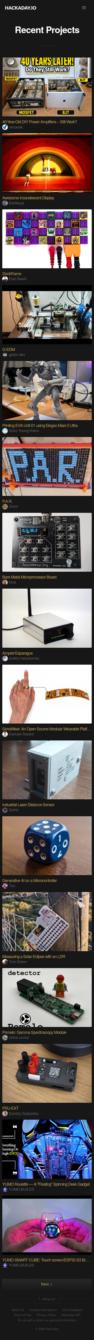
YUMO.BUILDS (21, 1189)
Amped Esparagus (17, 653)
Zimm (13, 506)
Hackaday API (71, 1315)
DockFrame (11, 273)
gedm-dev (17, 354)
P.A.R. (7, 501)
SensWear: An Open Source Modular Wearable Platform (47, 729)
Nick (12, 582)
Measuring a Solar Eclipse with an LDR (33, 956)
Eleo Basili (17, 278)
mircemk (16, 127)
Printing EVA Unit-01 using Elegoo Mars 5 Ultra (40, 425)
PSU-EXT (10, 1108)
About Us (18, 1310)
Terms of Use (22, 1315)
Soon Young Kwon (24, 430)
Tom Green (18, 961)
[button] (84, 8)
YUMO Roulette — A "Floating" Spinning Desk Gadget (46, 1184)
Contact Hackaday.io (43, 1310)
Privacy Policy (46, 1315)
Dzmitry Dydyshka (23, 1113)
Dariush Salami (21, 734)
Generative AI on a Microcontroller (29, 880)
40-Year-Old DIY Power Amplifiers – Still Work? (39, 121)
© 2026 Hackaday (47, 1329)
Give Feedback (72, 1310)
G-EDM (8, 349)
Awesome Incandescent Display (28, 197)
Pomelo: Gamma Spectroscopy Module (34, 1032)
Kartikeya (16, 202)
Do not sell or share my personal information (47, 1320)
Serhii (13, 809)
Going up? (48, 1298)
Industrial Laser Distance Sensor (28, 804)
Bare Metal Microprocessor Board (29, 577)
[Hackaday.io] (20, 8)
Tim (12, 885)
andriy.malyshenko (24, 658)
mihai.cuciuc (19, 1037)
